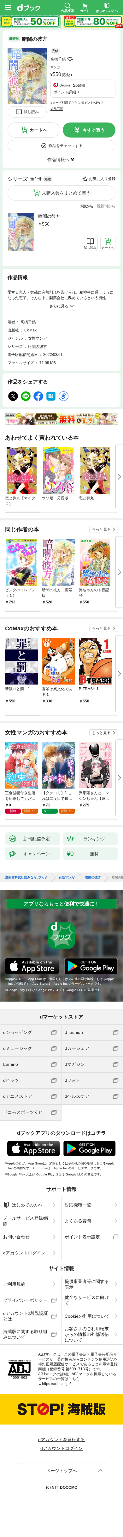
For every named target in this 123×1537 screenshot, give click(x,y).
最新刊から (106, 206)
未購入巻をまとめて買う (66, 192)
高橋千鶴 (58, 59)
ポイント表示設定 (82, 1236)
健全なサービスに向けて (87, 1300)
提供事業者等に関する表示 (87, 1284)
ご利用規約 (14, 1284)
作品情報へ (58, 159)
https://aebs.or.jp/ (56, 1384)
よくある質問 (78, 1220)
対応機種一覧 (78, 1204)
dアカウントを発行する (61, 1439)
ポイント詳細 (64, 92)
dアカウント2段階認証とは (25, 1316)
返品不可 (56, 109)
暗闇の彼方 (49, 216)
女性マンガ (37, 338)
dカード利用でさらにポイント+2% (75, 102)
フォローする (70, 59)
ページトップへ (61, 1470)
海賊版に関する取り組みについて (25, 1334)
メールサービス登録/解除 (26, 1221)
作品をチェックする (66, 145)
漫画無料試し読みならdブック (26, 877)
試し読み (31, 112)
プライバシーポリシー (25, 1300)
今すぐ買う (94, 130)
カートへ (38, 130)
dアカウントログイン (24, 1252)
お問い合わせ (16, 1236)
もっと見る (101, 529)
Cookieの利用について (87, 1316)
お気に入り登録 (102, 179)
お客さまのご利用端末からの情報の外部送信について (87, 1334)
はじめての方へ (27, 1204)
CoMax (30, 330)
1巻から (87, 206)
